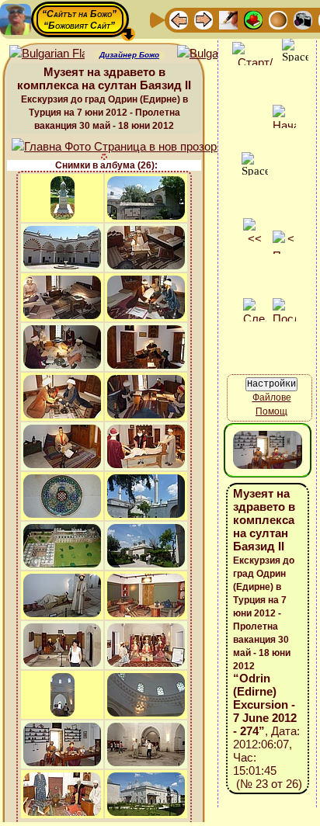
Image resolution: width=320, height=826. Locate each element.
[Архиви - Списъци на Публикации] (228, 19)
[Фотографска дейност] (303, 19)
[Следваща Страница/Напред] (203, 19)
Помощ (271, 411)
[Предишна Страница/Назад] (178, 19)
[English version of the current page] (47, 54)
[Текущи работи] (278, 19)
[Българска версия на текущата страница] (215, 54)
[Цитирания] (253, 19)
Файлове (271, 397)
